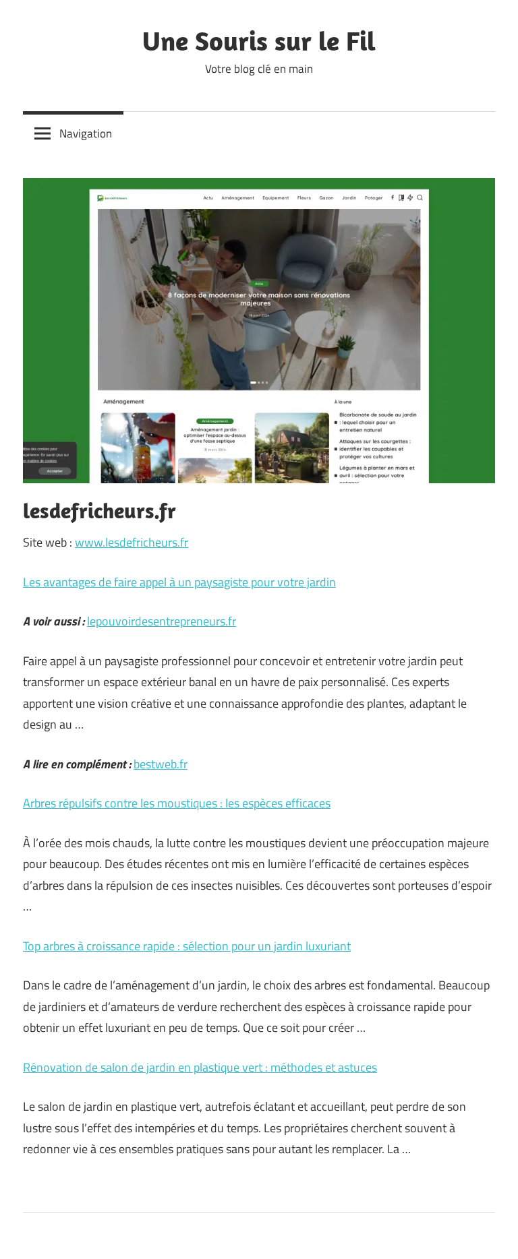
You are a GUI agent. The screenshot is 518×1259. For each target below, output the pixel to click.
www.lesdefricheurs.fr (131, 542)
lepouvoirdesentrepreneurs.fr (161, 621)
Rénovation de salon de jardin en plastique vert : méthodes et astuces (200, 1067)
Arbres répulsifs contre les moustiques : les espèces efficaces (176, 803)
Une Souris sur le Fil (259, 40)
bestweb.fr (161, 764)
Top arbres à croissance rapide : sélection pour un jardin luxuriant (187, 946)
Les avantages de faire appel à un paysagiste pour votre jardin (179, 582)
